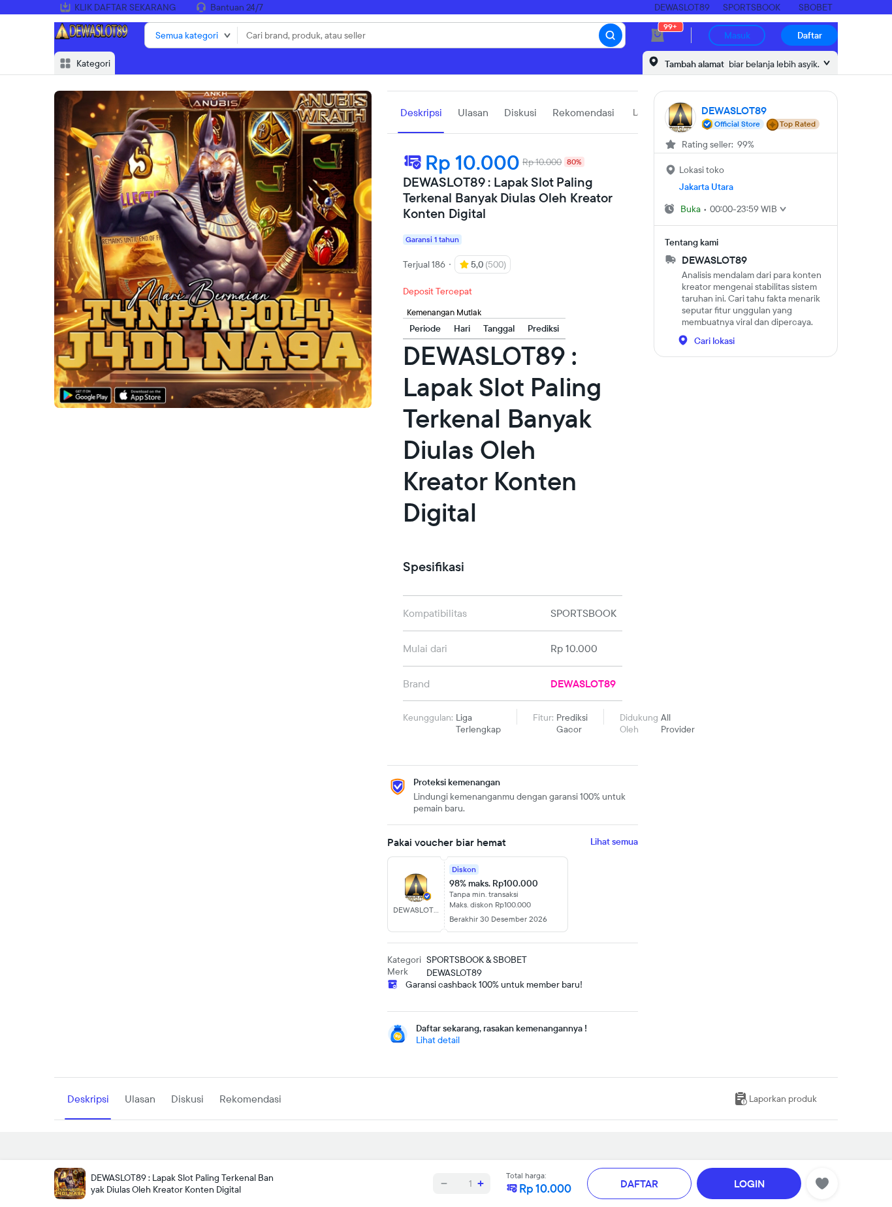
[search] (610, 35)
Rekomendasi (583, 112)
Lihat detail (438, 1040)
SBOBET (816, 7)
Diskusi (520, 112)
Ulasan (473, 112)
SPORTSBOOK (751, 7)
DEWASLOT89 (682, 7)
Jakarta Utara (706, 187)
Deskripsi (421, 112)
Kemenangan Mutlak (444, 312)
